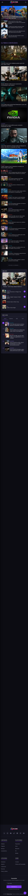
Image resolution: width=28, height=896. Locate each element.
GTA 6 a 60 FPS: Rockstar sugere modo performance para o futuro (16, 210)
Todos (3, 623)
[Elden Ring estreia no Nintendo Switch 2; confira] (4, 184)
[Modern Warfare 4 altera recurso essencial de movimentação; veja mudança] (14, 73)
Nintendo (3, 165)
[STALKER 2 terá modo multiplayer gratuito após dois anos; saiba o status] (14, 53)
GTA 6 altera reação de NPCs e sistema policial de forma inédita (16, 260)
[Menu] (2, 2)
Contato (17, 861)
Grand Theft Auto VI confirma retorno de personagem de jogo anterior (16, 248)
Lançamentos (4, 850)
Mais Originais (5, 425)
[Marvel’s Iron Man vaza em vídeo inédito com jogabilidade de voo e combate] (4, 215)
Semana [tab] (11, 318)
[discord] (23, 833)
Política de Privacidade (20, 864)
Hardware (3, 123)
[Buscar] (25, 2)
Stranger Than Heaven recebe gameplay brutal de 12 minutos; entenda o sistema (16, 198)
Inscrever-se (14, 886)
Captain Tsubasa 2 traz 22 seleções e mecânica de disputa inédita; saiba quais (12, 167)
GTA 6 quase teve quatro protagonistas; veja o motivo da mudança (16, 241)
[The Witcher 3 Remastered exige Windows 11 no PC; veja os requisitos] (4, 253)
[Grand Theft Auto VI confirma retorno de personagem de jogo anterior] (4, 247)
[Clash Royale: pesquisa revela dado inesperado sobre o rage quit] (4, 178)
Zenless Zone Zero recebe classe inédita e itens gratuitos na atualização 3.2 (17, 191)
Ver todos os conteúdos (13, 265)
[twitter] (4, 833)
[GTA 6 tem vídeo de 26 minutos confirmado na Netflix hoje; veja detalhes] (21, 404)
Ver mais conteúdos (13, 822)
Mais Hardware (5, 662)
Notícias (3, 61)
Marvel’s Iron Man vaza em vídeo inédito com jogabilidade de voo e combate (16, 216)
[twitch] (20, 833)
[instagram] (7, 833)
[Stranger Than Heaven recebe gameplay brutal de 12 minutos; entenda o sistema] (4, 197)
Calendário (4, 626)
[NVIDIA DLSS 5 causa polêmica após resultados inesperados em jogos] (14, 115)
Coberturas (3, 866)
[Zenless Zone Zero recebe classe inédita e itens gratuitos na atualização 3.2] (4, 190)
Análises (3, 843)
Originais (3, 846)
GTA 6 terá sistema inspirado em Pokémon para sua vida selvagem (17, 204)
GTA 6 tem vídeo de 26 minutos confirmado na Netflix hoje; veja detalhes (20, 413)
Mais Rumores (5, 398)
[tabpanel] (14, 336)
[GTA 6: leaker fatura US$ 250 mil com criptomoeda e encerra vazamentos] (7, 404)
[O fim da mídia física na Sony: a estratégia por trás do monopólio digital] (21, 431)
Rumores (3, 868)
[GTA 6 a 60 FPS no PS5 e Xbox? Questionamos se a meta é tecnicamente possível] (7, 342)
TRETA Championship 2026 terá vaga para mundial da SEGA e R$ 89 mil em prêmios (17, 173)
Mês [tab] (17, 318)
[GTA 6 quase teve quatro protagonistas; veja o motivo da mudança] (4, 240)
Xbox (16, 846)
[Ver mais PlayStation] (26, 504)
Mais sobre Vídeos (6, 451)
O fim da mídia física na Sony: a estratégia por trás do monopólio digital (20, 439)
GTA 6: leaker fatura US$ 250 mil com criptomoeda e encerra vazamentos (7, 413)
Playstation (17, 843)
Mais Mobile (4, 716)
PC (16, 850)
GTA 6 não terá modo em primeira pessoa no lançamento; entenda (16, 229)
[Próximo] (15, 398)
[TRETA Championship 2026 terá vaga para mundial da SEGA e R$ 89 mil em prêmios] (4, 172)
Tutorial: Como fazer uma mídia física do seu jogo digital (6, 439)
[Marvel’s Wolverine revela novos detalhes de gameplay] (4, 222)
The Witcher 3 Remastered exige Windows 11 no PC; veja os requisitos (17, 254)
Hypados (8, 623)
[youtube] (10, 833)
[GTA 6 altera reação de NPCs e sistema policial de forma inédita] (4, 259)
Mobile (9, 177)
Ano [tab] (23, 318)
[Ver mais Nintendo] (26, 542)
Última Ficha (9, 893)
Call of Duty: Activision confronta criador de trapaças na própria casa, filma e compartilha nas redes (13, 146)
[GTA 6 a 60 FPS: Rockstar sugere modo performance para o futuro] (4, 209)
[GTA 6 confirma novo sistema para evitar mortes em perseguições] (4, 234)
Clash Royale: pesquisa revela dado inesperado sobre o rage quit (15, 179)
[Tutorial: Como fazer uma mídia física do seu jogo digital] (7, 431)
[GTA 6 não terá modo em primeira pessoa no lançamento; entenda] (4, 228)
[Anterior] (12, 398)
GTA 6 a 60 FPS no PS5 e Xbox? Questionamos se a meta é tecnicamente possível (17, 343)
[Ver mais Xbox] (26, 579)
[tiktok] (14, 833)
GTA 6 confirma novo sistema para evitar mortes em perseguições (16, 235)
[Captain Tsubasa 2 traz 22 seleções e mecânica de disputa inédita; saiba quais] (14, 156)
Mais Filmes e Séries (6, 769)
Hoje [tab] (5, 318)
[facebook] (17, 833)
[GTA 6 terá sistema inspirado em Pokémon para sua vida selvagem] (4, 203)
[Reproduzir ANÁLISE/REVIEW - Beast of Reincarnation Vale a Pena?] (14, 462)
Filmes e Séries (18, 410)
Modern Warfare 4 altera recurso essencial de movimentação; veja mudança (11, 84)
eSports (2, 864)
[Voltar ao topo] (25, 893)
